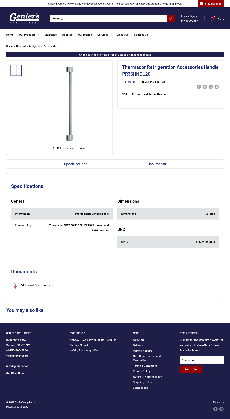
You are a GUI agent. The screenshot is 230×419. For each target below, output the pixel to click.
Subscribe (191, 369)
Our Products (27, 34)
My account (189, 20)
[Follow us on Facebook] (215, 408)
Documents (157, 164)
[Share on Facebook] (199, 86)
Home (10, 34)
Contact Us (141, 34)
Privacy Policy (141, 371)
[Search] (171, 18)
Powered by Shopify (17, 406)
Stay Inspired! (213, 3)
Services (102, 34)
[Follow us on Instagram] (221, 408)
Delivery (138, 345)
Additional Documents (35, 285)
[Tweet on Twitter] (211, 86)
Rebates (67, 34)
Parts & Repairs (142, 350)
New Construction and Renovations (147, 358)
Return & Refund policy (147, 376)
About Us (123, 34)
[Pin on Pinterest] (205, 86)
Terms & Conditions (145, 365)
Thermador (129, 81)
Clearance (50, 34)
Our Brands (85, 34)
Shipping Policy (142, 382)
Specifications (75, 164)
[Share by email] (217, 86)
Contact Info (140, 387)
